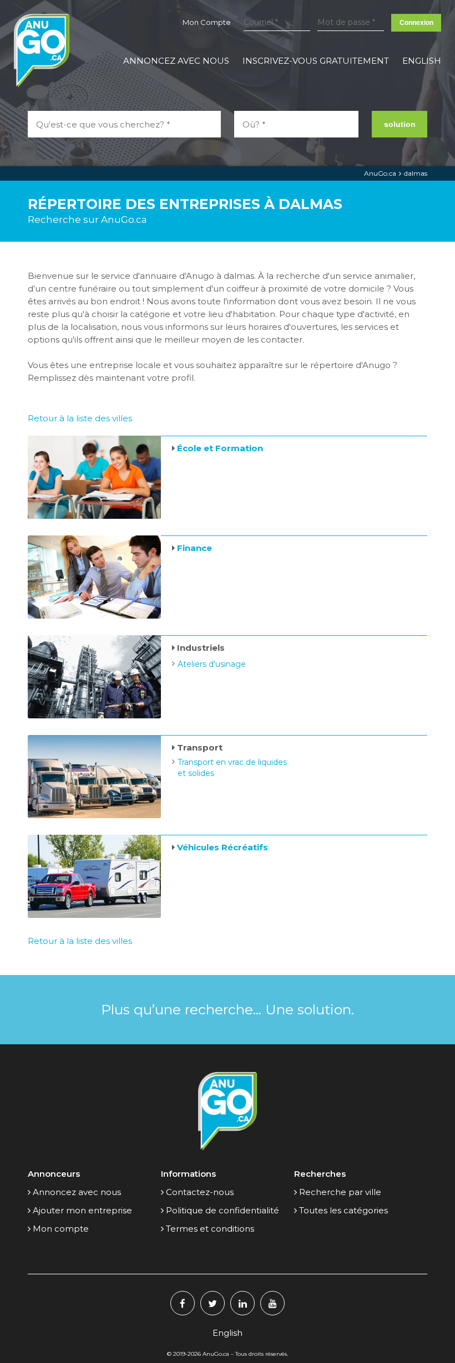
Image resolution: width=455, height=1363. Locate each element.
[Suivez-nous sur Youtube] (272, 1303)
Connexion (416, 23)
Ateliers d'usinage (212, 664)
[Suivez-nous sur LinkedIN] (242, 1303)
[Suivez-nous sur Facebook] (182, 1303)
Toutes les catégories (343, 1210)
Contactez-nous (200, 1192)
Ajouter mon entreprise (82, 1210)
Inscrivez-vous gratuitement (315, 60)
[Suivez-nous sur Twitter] (212, 1303)
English (421, 60)
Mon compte (61, 1228)
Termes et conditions (210, 1228)
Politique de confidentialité (222, 1210)
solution (400, 124)
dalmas (415, 173)
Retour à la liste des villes (80, 418)
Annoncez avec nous (176, 60)
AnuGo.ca (380, 173)
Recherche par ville (340, 1192)
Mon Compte (207, 22)
